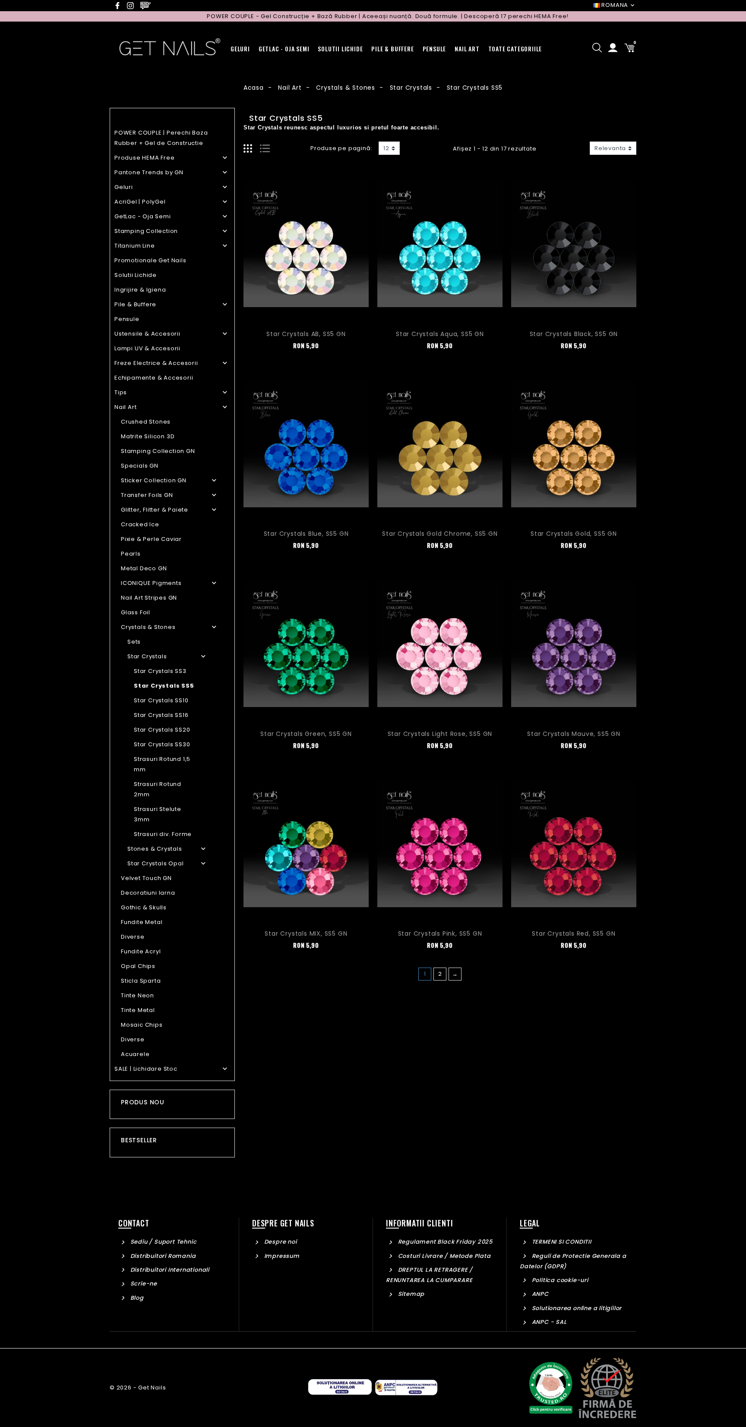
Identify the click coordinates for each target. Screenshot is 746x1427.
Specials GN (139, 466)
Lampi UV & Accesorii (147, 348)
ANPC (539, 1294)
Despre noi (279, 1242)
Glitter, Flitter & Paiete (154, 510)
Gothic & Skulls (144, 907)
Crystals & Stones (148, 627)
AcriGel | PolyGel (140, 202)
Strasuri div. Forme (163, 834)
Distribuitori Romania (162, 1256)
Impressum (281, 1256)
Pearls (131, 554)
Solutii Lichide (135, 275)
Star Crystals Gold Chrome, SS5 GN (439, 533)
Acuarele (135, 1054)
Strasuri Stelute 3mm (157, 814)
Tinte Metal (138, 1010)
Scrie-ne (143, 1283)
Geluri (123, 187)
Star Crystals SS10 (161, 700)
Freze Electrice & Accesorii (156, 363)
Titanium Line (134, 246)
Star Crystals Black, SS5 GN (574, 334)
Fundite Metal (141, 922)
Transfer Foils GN (147, 495)
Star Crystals (147, 656)
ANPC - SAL (548, 1322)
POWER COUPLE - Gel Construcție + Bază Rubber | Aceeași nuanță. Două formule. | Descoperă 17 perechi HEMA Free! (349, 16)
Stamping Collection (146, 231)
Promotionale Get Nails (150, 260)
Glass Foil (135, 612)
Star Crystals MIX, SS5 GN (306, 933)
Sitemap (410, 1294)
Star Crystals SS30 (162, 744)
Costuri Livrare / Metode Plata (443, 1256)
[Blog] (147, 5)
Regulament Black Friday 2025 (444, 1242)
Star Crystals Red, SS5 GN (573, 933)
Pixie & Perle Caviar (151, 539)
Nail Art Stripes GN (149, 598)
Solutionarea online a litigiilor (576, 1308)
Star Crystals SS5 (164, 686)
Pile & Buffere (135, 304)
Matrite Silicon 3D (147, 436)
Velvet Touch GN (146, 878)
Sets (134, 642)
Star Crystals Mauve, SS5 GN (573, 733)
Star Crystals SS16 (161, 715)
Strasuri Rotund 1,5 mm (162, 764)
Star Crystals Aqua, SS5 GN (440, 334)
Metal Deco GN (144, 568)
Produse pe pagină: (341, 148)
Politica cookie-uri (559, 1280)
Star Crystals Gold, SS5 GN (574, 533)
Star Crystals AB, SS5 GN (305, 334)
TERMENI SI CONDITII (560, 1242)
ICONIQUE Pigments (151, 583)
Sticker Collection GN (153, 480)
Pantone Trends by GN (148, 172)
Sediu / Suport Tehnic (162, 1242)
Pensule (126, 319)
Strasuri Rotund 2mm (157, 789)
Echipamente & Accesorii (153, 378)
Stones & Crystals (154, 849)
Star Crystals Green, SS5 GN (306, 733)
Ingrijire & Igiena (140, 290)
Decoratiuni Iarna (148, 893)
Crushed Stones (146, 422)
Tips (120, 392)
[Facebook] (119, 5)
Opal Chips (138, 966)
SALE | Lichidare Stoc (145, 1069)
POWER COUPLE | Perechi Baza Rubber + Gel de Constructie (161, 138)
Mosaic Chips (142, 1025)
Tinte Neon (137, 995)
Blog (136, 1298)
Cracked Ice (140, 524)
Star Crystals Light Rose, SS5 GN (440, 733)
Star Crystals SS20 (162, 730)
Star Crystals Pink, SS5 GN (440, 933)
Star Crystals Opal (155, 863)
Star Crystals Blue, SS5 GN (306, 533)
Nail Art (125, 407)
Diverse (133, 937)
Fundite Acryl (141, 951)
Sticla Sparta (141, 981)
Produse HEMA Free (144, 158)
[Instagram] (133, 5)
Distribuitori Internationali (169, 1270)
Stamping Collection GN (158, 451)
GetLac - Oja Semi (142, 216)
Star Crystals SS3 (160, 671)
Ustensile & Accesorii (147, 334)
